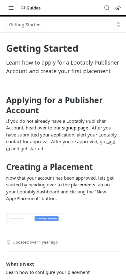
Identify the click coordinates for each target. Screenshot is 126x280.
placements (83, 184)
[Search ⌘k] (107, 8)
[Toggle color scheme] (118, 8)
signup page (75, 128)
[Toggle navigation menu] (11, 8)
